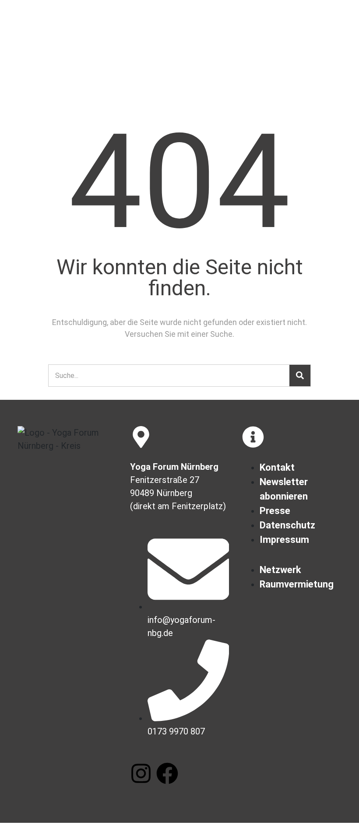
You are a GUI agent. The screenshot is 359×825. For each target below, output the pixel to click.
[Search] (299, 375)
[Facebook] (167, 773)
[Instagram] (141, 773)
